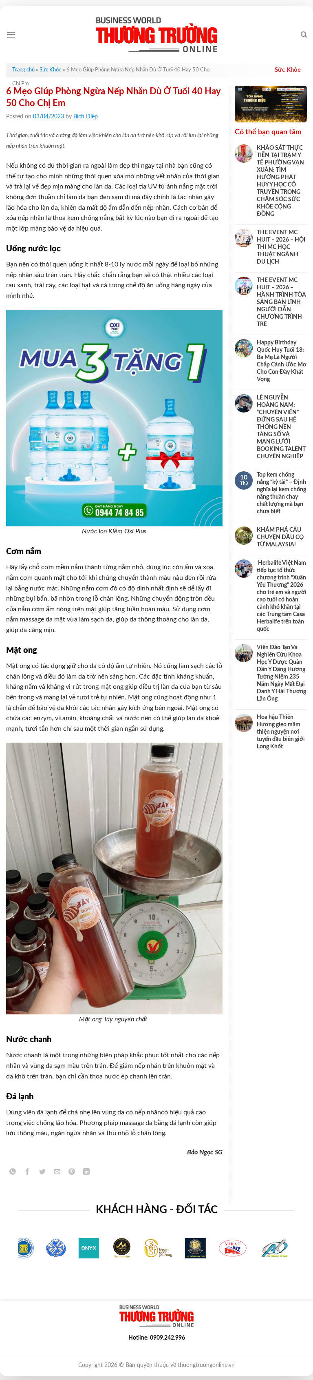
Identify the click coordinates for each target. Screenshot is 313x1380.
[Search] (304, 34)
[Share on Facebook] (27, 1173)
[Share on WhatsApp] (13, 1173)
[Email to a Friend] (57, 1173)
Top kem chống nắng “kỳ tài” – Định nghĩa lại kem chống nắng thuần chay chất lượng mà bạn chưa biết (281, 493)
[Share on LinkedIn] (86, 1173)
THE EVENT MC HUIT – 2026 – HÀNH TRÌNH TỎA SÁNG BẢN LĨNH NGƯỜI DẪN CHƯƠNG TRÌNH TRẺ (281, 302)
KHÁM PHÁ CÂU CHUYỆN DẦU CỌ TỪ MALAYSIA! (280, 537)
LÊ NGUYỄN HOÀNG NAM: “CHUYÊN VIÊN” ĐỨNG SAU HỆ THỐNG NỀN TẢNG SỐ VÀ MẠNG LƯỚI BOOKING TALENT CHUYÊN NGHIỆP (281, 427)
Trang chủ (23, 70)
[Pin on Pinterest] (72, 1173)
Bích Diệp (85, 117)
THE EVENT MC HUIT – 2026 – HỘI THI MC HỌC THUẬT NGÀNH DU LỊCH (281, 247)
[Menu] (11, 34)
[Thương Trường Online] (156, 35)
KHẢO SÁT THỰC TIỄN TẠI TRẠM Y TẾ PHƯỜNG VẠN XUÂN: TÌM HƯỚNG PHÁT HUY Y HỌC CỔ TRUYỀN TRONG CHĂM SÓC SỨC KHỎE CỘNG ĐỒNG (280, 181)
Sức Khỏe (51, 70)
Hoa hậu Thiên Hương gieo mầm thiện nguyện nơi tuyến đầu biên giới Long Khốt (281, 732)
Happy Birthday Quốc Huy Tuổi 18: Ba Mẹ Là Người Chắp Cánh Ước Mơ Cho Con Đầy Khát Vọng (281, 361)
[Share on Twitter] (42, 1173)
